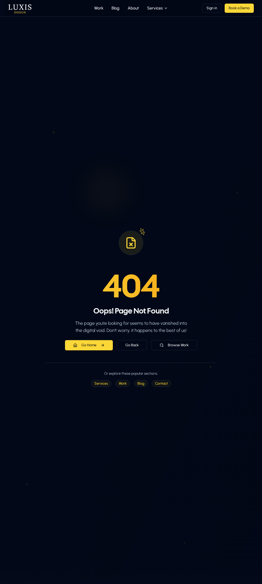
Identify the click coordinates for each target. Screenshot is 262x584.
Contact (161, 383)
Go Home (88, 345)
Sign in (211, 8)
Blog (115, 8)
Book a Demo (239, 8)
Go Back (132, 345)
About (133, 8)
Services (155, 8)
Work (98, 8)
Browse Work (178, 345)
